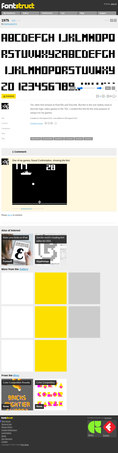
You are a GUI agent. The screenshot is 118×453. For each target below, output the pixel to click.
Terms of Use (6, 424)
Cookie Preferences (9, 430)
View (108, 88)
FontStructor (47, 13)
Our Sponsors (6, 439)
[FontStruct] (20, 8)
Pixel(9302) (58, 138)
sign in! (114, 4)
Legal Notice (6, 433)
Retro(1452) (36, 138)
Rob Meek (25, 445)
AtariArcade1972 (10, 24)
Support (103, 13)
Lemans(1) (69, 138)
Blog (82, 13)
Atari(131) (88, 138)
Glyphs (91, 435)
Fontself (106, 435)
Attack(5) (79, 138)
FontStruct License (36, 123)
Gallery (26, 13)
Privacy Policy (6, 427)
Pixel (72, 88)
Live (63, 13)
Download (10, 96)
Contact (4, 442)
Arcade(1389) (47, 138)
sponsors (108, 418)
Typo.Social (6, 421)
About (3, 436)
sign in (10, 215)
